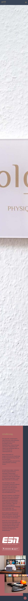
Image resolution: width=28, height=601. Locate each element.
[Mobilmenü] (26, 2)
